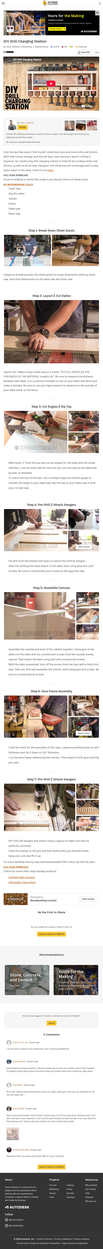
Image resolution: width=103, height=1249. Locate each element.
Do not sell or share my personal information (38, 1243)
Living (69, 1189)
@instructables (16, 1219)
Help (87, 1193)
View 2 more (84, 546)
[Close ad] (97, 13)
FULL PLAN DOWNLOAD (16, 867)
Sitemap (89, 1197)
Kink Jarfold (18, 1108)
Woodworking (41, 47)
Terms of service (44, 1239)
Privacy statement (63, 1239)
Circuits (53, 1185)
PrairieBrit (17, 1085)
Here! (50, 170)
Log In (51, 1023)
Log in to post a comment (51, 1166)
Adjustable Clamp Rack (22, 882)
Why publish (91, 1185)
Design (52, 1193)
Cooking (70, 1185)
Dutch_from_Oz (20, 1042)
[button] (3, 3)
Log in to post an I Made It (51, 934)
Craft (51, 1197)
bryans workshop (21, 1150)
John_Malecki (13, 47)
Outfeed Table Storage (22, 877)
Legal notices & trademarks (75, 1243)
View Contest (88, 899)
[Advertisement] (51, 23)
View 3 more (84, 733)
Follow (22, 127)
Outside (70, 1193)
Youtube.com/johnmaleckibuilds (24, 142)
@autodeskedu (16, 1225)
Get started (90, 1189)
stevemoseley (19, 1061)
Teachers (70, 1197)
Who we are (90, 1201)
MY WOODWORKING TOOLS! (18, 184)
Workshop (27, 47)
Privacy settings (81, 1239)
